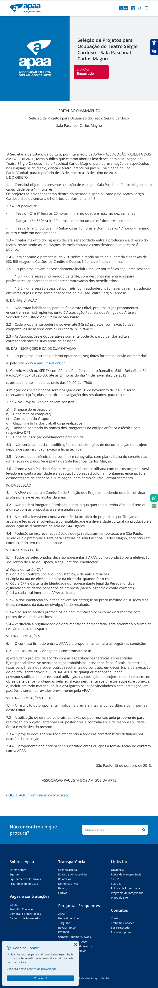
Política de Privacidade (125, 888)
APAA (61, 914)
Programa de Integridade (127, 893)
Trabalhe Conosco (21, 909)
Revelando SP (67, 927)
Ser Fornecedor (121, 927)
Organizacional (68, 870)
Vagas (13, 904)
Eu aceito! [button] (40, 978)
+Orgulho (64, 923)
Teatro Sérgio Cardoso (72, 941)
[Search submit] (143, 830)
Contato (116, 918)
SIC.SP (115, 879)
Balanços (64, 888)
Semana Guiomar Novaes (74, 937)
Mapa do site (119, 897)
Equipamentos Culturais (25, 879)
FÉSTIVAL (64, 932)
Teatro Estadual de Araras (75, 946)
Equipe (14, 874)
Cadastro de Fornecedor (25, 918)
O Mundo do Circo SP (72, 951)
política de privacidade (41, 969)
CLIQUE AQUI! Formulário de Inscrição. (37, 795)
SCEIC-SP (116, 883)
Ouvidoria (117, 870)
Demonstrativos (68, 883)
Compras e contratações (25, 914)
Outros (62, 893)
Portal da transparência (126, 874)
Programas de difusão (24, 883)
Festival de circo (68, 918)
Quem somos (18, 870)
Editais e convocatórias (73, 874)
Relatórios (64, 879)
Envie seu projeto (122, 932)
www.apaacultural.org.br (45, 363)
